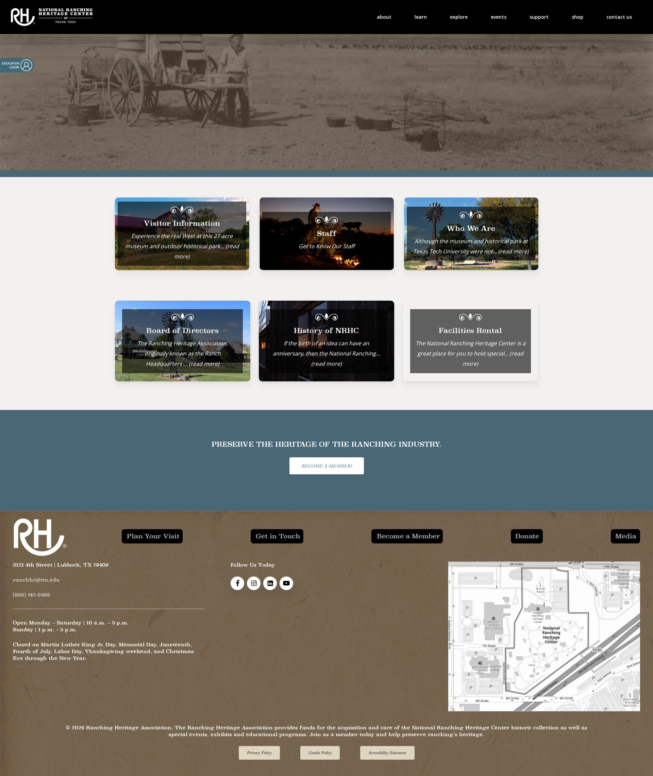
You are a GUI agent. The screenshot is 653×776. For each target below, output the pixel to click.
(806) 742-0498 (31, 595)
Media (625, 536)
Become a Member (408, 536)
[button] (326, 465)
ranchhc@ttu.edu (36, 580)
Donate (527, 536)
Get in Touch (278, 536)
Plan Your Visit (153, 536)
